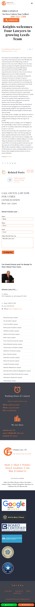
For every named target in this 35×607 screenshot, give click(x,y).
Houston (17, 482)
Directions (27, 605)
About (16, 464)
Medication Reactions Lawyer (12, 377)
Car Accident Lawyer (10, 321)
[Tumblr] (10, 163)
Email (3, 229)
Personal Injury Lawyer (10, 317)
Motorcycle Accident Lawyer (12, 327)
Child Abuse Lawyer (9, 381)
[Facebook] (2, 163)
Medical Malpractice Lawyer (12, 367)
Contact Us (11, 20)
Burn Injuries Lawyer (10, 354)
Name (4, 216)
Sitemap (28, 591)
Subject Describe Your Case (9, 236)
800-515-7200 (18, 16)
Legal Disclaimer (17, 593)
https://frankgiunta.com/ (15, 309)
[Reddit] (15, 163)
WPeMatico (9, 156)
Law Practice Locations (17, 478)
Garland (14, 484)
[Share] (20, 585)
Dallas (5, 482)
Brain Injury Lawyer (9, 337)
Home (8, 464)
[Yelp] (22, 585)
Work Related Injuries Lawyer (12, 344)
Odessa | (22, 482)
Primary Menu (31, 3)
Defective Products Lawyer (12, 351)
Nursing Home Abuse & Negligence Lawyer (17, 371)
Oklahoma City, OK (14, 486)
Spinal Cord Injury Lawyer (11, 334)
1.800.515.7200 (12, 303)
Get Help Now (8, 252)
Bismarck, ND (23, 486)
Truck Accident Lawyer (10, 324)
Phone (4, 223)
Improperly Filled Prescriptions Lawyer (15, 374)
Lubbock (4, 484)
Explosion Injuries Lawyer (11, 357)
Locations (18, 468)
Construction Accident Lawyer (13, 347)
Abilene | (9, 484)
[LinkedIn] (12, 163)
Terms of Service (19, 591)
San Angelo (28, 482)
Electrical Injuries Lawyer (11, 361)
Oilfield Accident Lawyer (11, 331)
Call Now (10, 605)
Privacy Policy (8, 591)
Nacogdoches (20, 484)
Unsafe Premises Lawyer (11, 364)
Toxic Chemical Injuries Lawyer (13, 341)
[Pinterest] (7, 163)
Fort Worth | (11, 482)
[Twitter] (5, 163)
